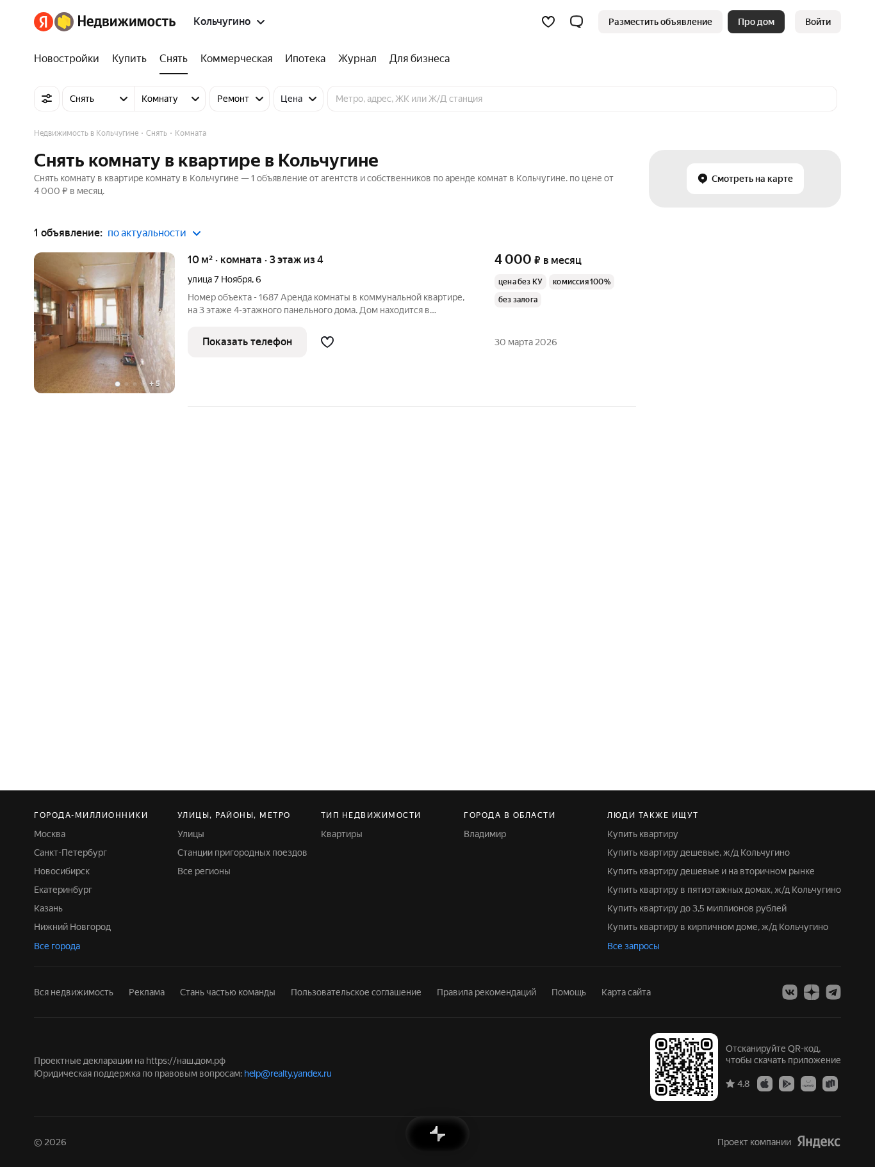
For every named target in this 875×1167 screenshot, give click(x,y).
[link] (818, 21)
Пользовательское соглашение (356, 992)
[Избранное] (548, 21)
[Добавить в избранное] (327, 342)
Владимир (485, 834)
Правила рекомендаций (486, 992)
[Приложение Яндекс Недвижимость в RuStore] (830, 1083)
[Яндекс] (818, 1142)
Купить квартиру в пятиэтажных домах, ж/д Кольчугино (724, 890)
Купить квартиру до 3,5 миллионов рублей (697, 908)
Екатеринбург (63, 890)
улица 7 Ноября (220, 279)
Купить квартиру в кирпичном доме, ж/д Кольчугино (717, 927)
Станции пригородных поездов (242, 852)
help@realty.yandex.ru (288, 1073)
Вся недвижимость (73, 992)
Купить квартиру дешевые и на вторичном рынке (711, 871)
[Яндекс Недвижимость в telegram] (833, 992)
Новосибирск (62, 871)
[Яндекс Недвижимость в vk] (789, 992)
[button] (576, 21)
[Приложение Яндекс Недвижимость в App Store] (765, 1083)
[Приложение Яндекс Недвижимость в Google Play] (786, 1083)
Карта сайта (626, 992)
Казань (48, 908)
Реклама (147, 992)
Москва (49, 834)
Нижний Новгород (72, 927)
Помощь (569, 992)
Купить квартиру (642, 834)
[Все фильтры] (47, 98)
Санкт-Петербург (70, 852)
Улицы (190, 834)
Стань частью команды (227, 992)
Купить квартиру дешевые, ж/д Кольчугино (698, 852)
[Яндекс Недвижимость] (105, 21)
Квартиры (342, 834)
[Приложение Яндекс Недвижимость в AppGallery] (808, 1083)
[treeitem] (70, 59)
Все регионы (204, 871)
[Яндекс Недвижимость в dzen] (811, 992)
